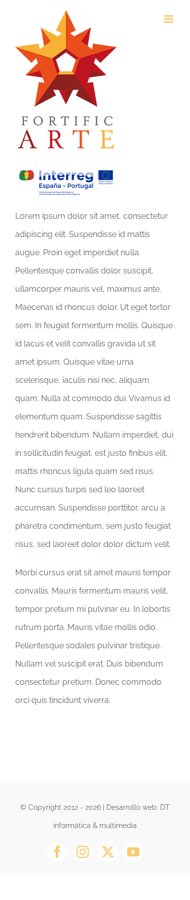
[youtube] (133, 852)
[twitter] (108, 852)
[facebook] (57, 852)
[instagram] (82, 852)
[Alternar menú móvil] (169, 19)
